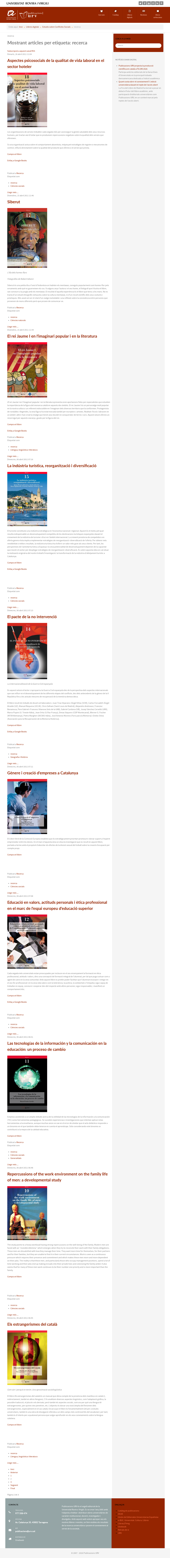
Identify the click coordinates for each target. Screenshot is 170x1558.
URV (120, 1533)
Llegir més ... (12, 192)
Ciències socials (17, 186)
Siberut (13, 201)
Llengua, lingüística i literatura (23, 450)
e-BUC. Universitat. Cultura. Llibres (133, 1520)
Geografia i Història (19, 757)
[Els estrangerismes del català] (27, 1357)
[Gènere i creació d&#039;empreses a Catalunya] (27, 806)
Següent (14, 1485)
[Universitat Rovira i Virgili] (27, 3)
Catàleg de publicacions (128, 1511)
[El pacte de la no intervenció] (27, 651)
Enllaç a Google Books (17, 160)
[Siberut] (27, 238)
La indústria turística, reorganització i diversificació (51, 465)
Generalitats (15, 1158)
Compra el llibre (14, 154)
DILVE (120, 1514)
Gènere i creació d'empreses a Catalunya (42, 773)
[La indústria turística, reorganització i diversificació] (27, 499)
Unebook (19, 1540)
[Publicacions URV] (25, 15)
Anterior (14, 1472)
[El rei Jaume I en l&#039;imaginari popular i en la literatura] (27, 369)
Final (12, 1488)
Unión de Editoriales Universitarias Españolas (138, 1517)
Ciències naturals (18, 320)
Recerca (20, 173)
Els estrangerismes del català (32, 1324)
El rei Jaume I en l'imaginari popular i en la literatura (52, 336)
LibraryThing (124, 1523)
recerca (13, 183)
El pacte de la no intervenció (32, 616)
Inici (12, 1469)
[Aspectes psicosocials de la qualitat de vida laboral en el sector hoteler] (27, 100)
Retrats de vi (123, 1530)
